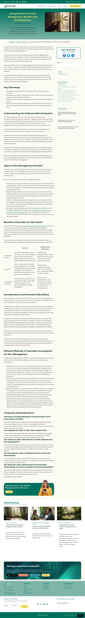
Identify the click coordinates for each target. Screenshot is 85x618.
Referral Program (28, 593)
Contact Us (46, 589)
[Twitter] (20, 2)
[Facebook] (17, 2)
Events (66, 6)
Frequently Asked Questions (65, 101)
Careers (26, 591)
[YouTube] (25, 2)
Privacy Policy (70, 615)
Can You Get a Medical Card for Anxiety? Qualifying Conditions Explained (68, 127)
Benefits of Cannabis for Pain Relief (67, 93)
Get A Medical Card (75, 6)
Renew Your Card (71, 2)
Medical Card (42, 6)
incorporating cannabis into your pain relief (34, 226)
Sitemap (65, 615)
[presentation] (16, 513)
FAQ (25, 585)
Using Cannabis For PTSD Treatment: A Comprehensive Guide (67, 526)
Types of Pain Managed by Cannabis (67, 90)
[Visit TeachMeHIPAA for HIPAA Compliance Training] (69, 608)
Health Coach (52, 6)
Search (59, 62)
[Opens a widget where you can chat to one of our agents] (80, 615)
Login (78, 2)
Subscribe (24, 606)
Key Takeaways (61, 84)
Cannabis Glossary (29, 589)
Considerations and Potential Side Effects (68, 95)
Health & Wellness (62, 74)
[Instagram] (22, 2)
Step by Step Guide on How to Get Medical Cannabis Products (66, 121)
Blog (25, 587)
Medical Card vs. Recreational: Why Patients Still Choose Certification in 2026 (67, 114)
